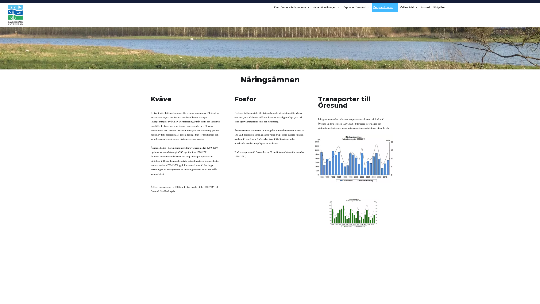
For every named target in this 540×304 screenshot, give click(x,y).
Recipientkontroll (383, 7)
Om (276, 7)
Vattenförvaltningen (324, 7)
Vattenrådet (407, 7)
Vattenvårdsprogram (293, 7)
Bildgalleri (439, 7)
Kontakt (425, 7)
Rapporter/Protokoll (354, 7)
